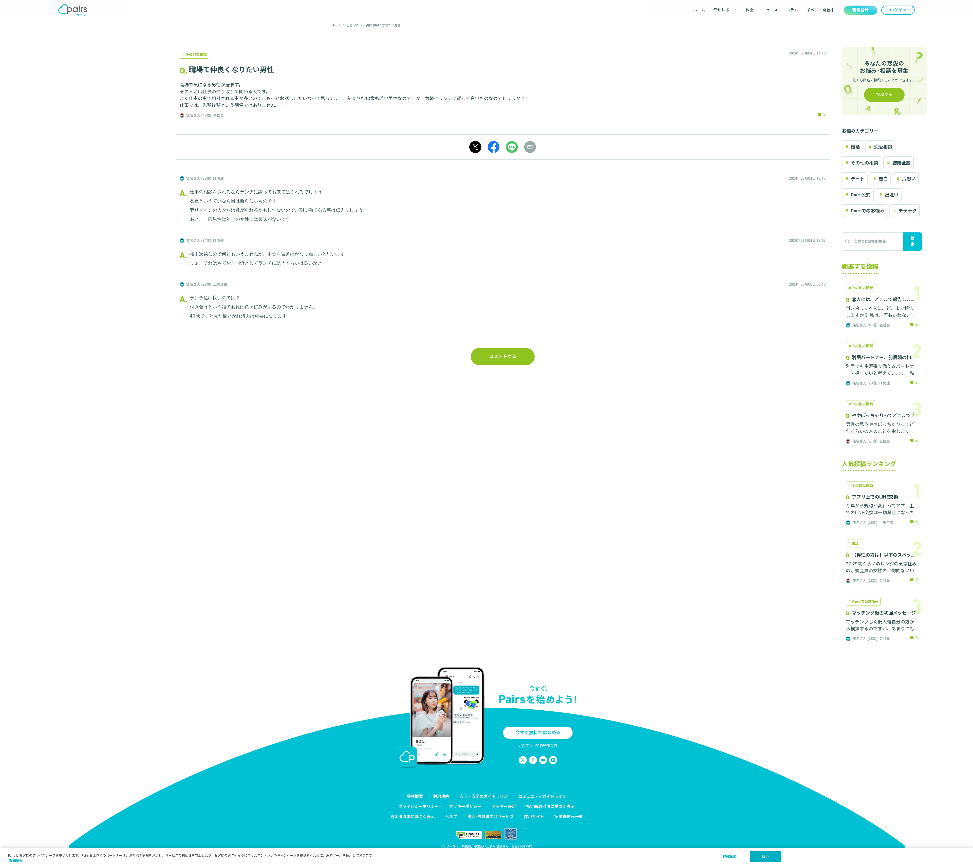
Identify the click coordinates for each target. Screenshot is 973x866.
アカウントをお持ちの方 (537, 745)
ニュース (770, 10)
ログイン (898, 10)
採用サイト (534, 816)
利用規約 (441, 796)
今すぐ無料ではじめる (538, 732)
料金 (750, 10)
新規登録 (860, 10)
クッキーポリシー (465, 806)
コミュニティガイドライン (542, 796)
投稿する (884, 94)
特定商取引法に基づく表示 (550, 806)
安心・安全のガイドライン (483, 796)
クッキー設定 (504, 806)
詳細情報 (16, 860)
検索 (912, 241)
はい (765, 856)
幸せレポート (725, 10)
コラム (792, 10)
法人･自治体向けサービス (490, 816)
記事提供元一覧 (568, 816)
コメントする (502, 356)
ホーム (699, 10)
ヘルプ (451, 816)
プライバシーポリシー (418, 806)
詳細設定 (729, 856)
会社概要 (415, 796)
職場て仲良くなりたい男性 (382, 25)
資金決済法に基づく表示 (412, 816)
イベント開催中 (820, 10)
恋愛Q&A (352, 25)
